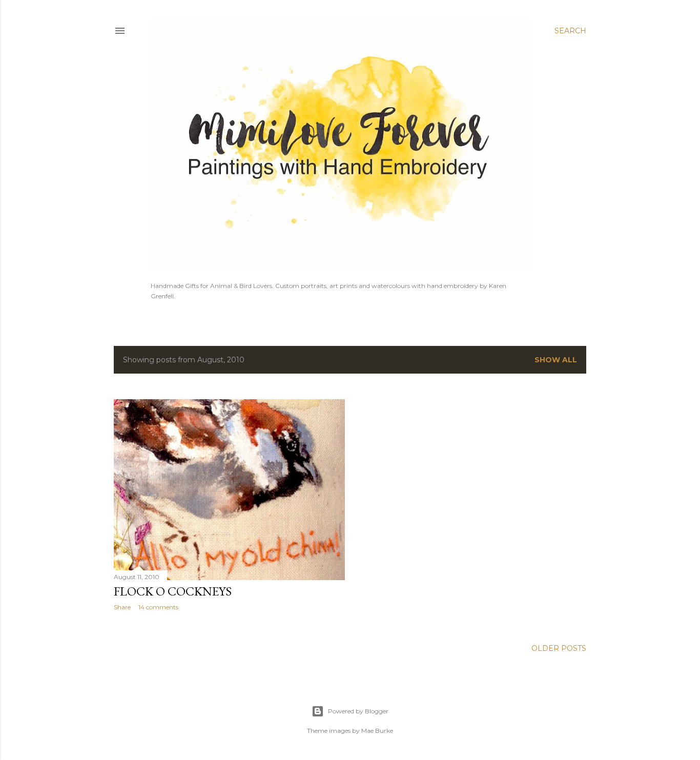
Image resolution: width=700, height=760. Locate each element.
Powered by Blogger (358, 711)
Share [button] (122, 607)
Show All (555, 359)
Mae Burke (377, 730)
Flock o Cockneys (173, 591)
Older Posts (558, 648)
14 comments (158, 607)
